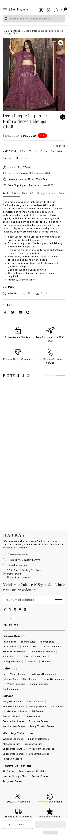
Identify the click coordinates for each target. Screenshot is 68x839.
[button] (50, 825)
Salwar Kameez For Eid (31, 771)
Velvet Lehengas (16, 684)
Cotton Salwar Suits (35, 656)
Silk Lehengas (29, 679)
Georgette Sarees (17, 711)
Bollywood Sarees (13, 701)
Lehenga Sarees (37, 706)
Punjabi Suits (9, 641)
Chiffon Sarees (33, 716)
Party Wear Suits (52, 646)
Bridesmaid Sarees (39, 753)
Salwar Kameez (14, 636)
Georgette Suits (12, 661)
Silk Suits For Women (14, 651)
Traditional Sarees (38, 721)
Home (6, 31)
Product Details (11, 193)
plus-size (21, 158)
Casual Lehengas (39, 684)
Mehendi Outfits (11, 743)
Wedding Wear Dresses (41, 748)
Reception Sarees (12, 758)
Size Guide (59, 146)
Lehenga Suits (10, 679)
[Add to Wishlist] (62, 117)
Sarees (8, 696)
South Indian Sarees (13, 721)
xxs (22, 151)
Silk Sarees (37, 711)
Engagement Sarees (14, 753)
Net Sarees (57, 706)
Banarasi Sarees (11, 716)
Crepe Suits (31, 661)
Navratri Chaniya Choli (15, 776)
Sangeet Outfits (33, 743)
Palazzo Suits (30, 646)
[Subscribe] (58, 599)
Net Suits (47, 661)
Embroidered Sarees (14, 706)
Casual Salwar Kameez (42, 651)
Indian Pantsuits (11, 656)
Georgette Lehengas (53, 679)
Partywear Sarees (12, 781)
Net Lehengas (10, 689)
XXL (59, 151)
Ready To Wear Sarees (42, 726)
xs (30, 151)
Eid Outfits (8, 771)
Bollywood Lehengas (42, 674)
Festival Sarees (40, 776)
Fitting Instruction (46, 193)
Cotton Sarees (35, 701)
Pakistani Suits (11, 646)
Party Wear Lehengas (14, 674)
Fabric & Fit (28, 193)
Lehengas (16, 31)
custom (7, 158)
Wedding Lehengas (13, 738)
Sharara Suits (28, 641)
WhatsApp (41, 179)
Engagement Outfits (14, 748)
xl (52, 151)
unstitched (10, 151)
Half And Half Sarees (14, 726)
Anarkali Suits (47, 641)
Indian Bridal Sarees (38, 738)
